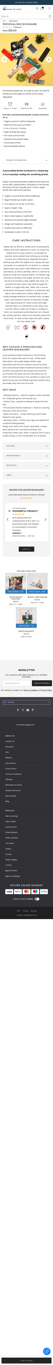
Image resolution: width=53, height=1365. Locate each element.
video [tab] (8, 475)
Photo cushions (11, 838)
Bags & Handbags (12, 876)
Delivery (8, 757)
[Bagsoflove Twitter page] (23, 710)
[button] (7, 519)
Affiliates (9, 779)
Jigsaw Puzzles (11, 870)
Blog (7, 801)
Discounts (9, 747)
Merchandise (10, 796)
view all (26, 549)
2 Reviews (17, 27)
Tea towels (9, 843)
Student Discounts (13, 790)
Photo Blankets (11, 832)
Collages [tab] (10, 446)
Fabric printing (11, 816)
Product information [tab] (16, 160)
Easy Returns (10, 763)
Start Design (26, 1361)
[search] (50, 16)
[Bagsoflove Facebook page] (18, 710)
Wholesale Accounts (13, 785)
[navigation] (26, 702)
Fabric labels (10, 821)
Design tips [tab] (11, 465)
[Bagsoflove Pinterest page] (32, 710)
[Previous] (4, 60)
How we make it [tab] (13, 455)
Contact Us (9, 741)
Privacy (26, 911)
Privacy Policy (10, 768)
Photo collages (11, 859)
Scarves (8, 854)
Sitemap (34, 911)
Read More (7, 97)
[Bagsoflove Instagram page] (27, 710)
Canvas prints (11, 827)
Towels (8, 849)
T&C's (19, 911)
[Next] (49, 60)
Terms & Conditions (13, 774)
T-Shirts (8, 865)
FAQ (7, 752)
